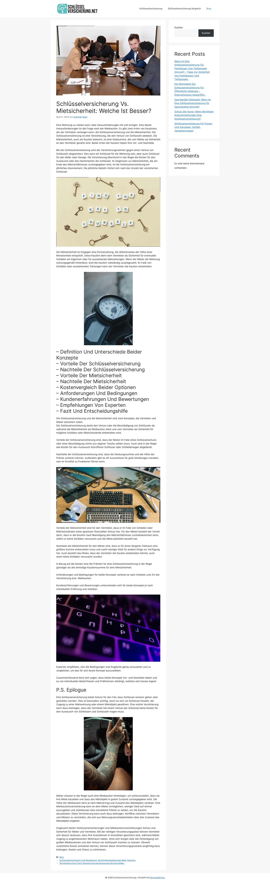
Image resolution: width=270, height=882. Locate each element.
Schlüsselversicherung (150, 8)
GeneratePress (157, 877)
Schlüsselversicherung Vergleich (184, 8)
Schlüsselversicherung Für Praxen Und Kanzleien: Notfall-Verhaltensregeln (193, 127)
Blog (208, 8)
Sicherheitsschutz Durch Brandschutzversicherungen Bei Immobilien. (91, 863)
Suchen (178, 27)
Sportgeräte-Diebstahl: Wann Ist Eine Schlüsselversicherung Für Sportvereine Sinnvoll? (192, 103)
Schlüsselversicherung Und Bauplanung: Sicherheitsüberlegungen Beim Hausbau (97, 860)
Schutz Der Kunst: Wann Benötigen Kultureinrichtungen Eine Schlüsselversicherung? (194, 115)
